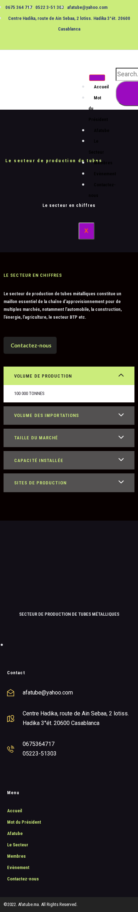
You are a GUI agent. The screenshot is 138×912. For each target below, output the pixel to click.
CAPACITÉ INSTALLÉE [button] (38, 460)
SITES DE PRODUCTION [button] (40, 482)
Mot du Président (24, 822)
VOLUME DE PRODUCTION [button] (43, 376)
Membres (103, 162)
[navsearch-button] (119, 60)
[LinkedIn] (76, 39)
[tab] (69, 376)
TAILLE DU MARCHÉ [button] (36, 437)
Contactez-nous (102, 190)
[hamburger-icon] (97, 78)
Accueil (101, 86)
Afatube (101, 130)
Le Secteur (96, 146)
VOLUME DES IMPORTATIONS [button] (46, 415)
